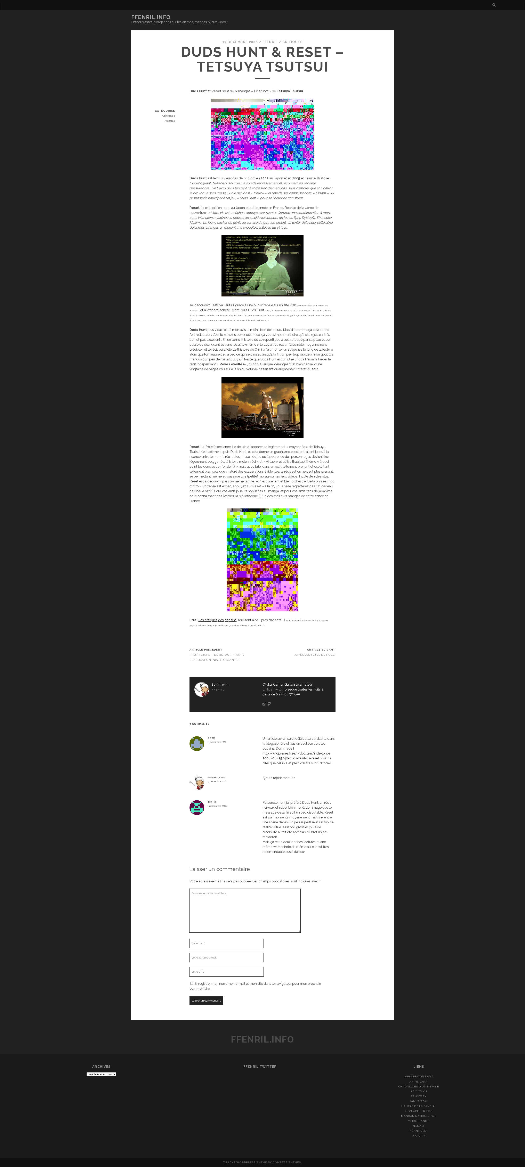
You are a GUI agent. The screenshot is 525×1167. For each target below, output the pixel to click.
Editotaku (419, 1091)
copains (230, 620)
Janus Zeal (419, 1101)
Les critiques (207, 620)
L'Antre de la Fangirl (418, 1106)
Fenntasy (419, 1096)
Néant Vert (419, 1130)
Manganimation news (418, 1116)
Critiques (292, 42)
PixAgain (419, 1135)
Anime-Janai (418, 1081)
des (221, 620)
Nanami (419, 1125)
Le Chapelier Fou (419, 1111)
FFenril (270, 42)
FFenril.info (151, 17)
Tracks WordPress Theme (245, 1162)
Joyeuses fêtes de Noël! (314, 654)
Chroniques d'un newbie (418, 1086)
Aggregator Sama (419, 1076)
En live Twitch (272, 689)
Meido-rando (419, 1121)
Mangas (169, 120)
